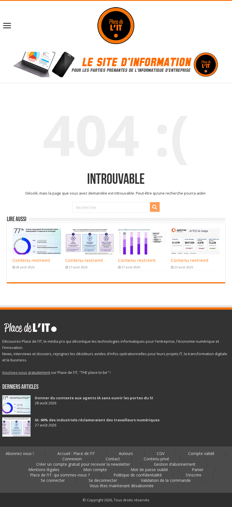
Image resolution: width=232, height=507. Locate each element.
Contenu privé (156, 458)
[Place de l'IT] (116, 25)
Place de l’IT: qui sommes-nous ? (60, 475)
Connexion (72, 458)
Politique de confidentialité (137, 475)
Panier (197, 469)
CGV (160, 453)
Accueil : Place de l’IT (76, 453)
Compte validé (201, 453)
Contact (113, 458)
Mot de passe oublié (149, 469)
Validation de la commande (166, 480)
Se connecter (53, 480)
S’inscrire (193, 475)
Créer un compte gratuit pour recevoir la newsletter (83, 464)
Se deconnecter (103, 480)
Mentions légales (43, 469)
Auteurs (126, 453)
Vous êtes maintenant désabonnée (122, 485)
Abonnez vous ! (20, 453)
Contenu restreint (31, 260)
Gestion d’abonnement (175, 464)
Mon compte (95, 469)
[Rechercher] (155, 207)
